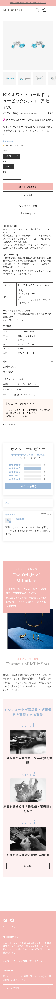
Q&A (29, 410)
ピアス (21, 340)
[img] (50, 113)
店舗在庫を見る (28, 213)
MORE (28, 865)
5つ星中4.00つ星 (36, 455)
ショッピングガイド (15, 410)
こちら (27, 310)
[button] (37, 10)
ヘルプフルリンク (11, 927)
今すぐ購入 (28, 195)
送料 (5, 361)
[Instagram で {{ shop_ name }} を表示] (5, 920)
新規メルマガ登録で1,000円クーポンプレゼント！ (28, 3)
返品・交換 (8, 372)
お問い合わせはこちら (16, 416)
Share (11, 424)
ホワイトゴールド (26, 353)
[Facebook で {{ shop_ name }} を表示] (12, 920)
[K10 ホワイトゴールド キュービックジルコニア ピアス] (9, 78)
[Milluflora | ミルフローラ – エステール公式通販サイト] (12, 10)
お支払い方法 (9, 366)
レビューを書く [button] (28, 486)
